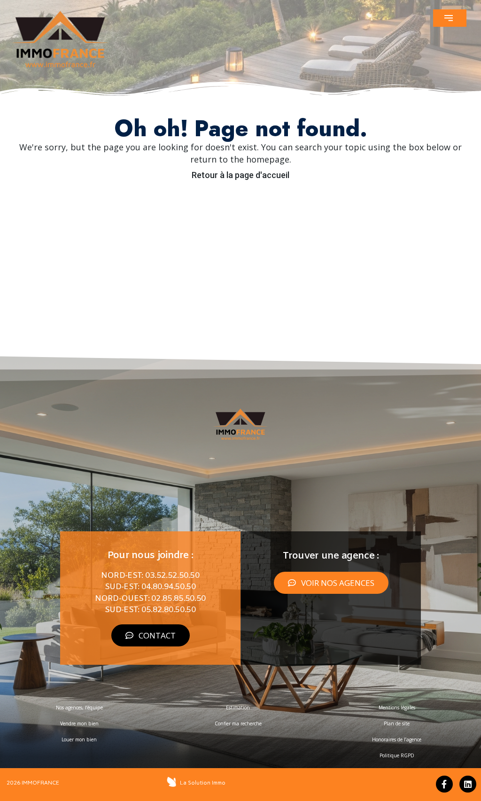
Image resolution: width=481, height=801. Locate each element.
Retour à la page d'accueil (240, 175)
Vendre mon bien (79, 723)
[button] (449, 18)
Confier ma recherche (238, 723)
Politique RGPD (397, 755)
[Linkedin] (467, 784)
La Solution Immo (202, 782)
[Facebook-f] (444, 784)
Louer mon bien (79, 739)
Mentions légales (397, 707)
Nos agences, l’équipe (79, 707)
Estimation (238, 707)
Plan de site (397, 723)
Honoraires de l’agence (396, 739)
